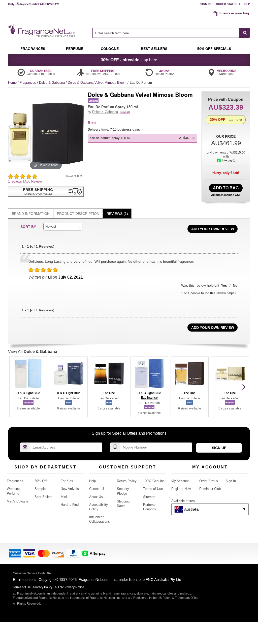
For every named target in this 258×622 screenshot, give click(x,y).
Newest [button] (50, 226)
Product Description (78, 214)
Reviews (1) (117, 214)
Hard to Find (70, 505)
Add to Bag (226, 188)
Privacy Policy (42, 587)
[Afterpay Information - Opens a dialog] (226, 160)
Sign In (205, 4)
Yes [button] (224, 285)
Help (246, 4)
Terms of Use (153, 489)
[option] (142, 138)
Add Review (33, 181)
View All (32, 351)
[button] (46, 192)
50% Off (41, 481)
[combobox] (171, 33)
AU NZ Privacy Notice (69, 587)
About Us (96, 497)
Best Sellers (43, 497)
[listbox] (143, 135)
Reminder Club (210, 489)
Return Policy (127, 481)
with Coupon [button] (225, 99)
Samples (41, 489)
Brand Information (31, 214)
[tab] (30, 214)
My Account (180, 481)
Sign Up (219, 448)
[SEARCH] (245, 33)
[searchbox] (166, 33)
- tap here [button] (129, 59)
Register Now (181, 489)
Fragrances (28, 82)
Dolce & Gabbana (52, 82)
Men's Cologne (17, 501)
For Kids (67, 481)
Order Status (226, 4)
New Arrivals (70, 489)
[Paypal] (73, 553)
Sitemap (149, 497)
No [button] (235, 285)
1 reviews (15, 181)
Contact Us (97, 489)
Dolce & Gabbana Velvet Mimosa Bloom (97, 82)
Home (12, 82)
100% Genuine (154, 481)
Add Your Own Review (212, 229)
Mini (64, 497)
